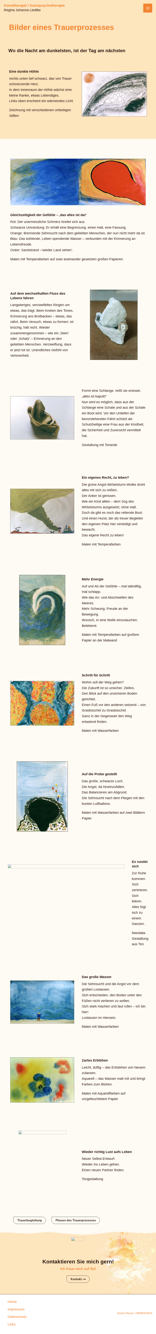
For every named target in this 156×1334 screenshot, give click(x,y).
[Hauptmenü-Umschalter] (147, 8)
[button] (29, 1220)
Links (12, 1324)
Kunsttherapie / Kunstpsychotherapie (34, 5)
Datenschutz (17, 1317)
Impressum (16, 1309)
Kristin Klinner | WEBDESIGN (134, 1313)
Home (12, 1302)
